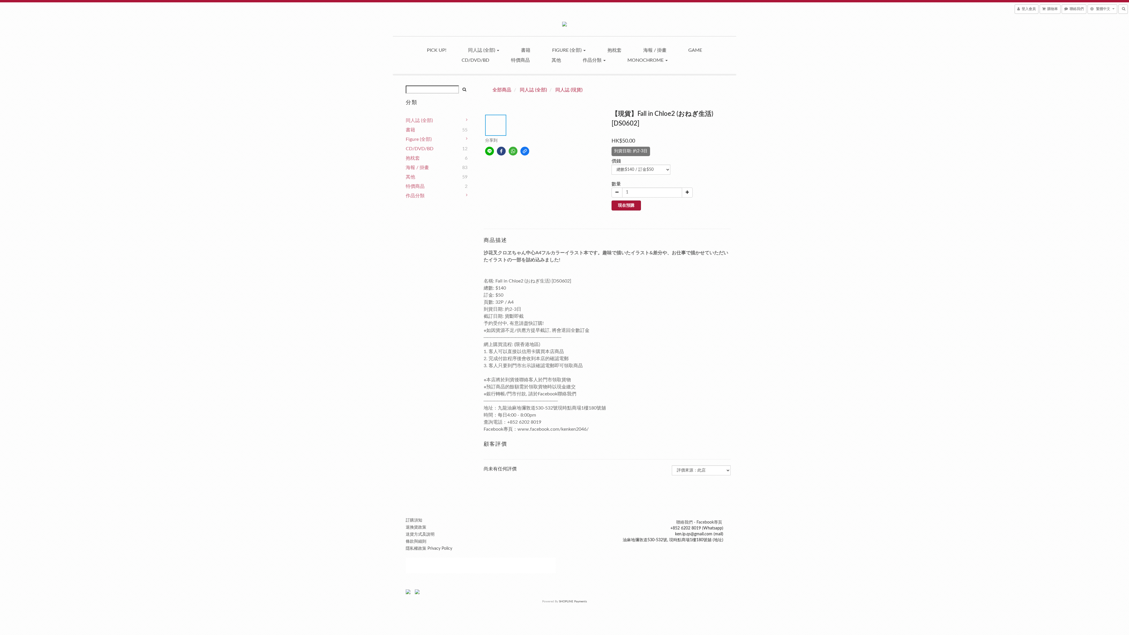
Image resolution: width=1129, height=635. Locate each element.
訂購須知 (414, 520)
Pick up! (436, 50)
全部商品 (501, 90)
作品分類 (593, 60)
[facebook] (501, 151)
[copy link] (524, 151)
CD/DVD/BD (475, 60)
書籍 (525, 50)
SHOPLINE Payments (573, 601)
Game (695, 50)
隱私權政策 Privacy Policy (429, 549)
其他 (556, 60)
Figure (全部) (567, 50)
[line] (489, 151)
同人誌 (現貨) (568, 90)
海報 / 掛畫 (655, 50)
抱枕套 (614, 50)
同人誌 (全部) (482, 50)
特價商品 (520, 60)
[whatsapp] (513, 151)
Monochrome (646, 60)
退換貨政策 (416, 527)
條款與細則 (416, 541)
